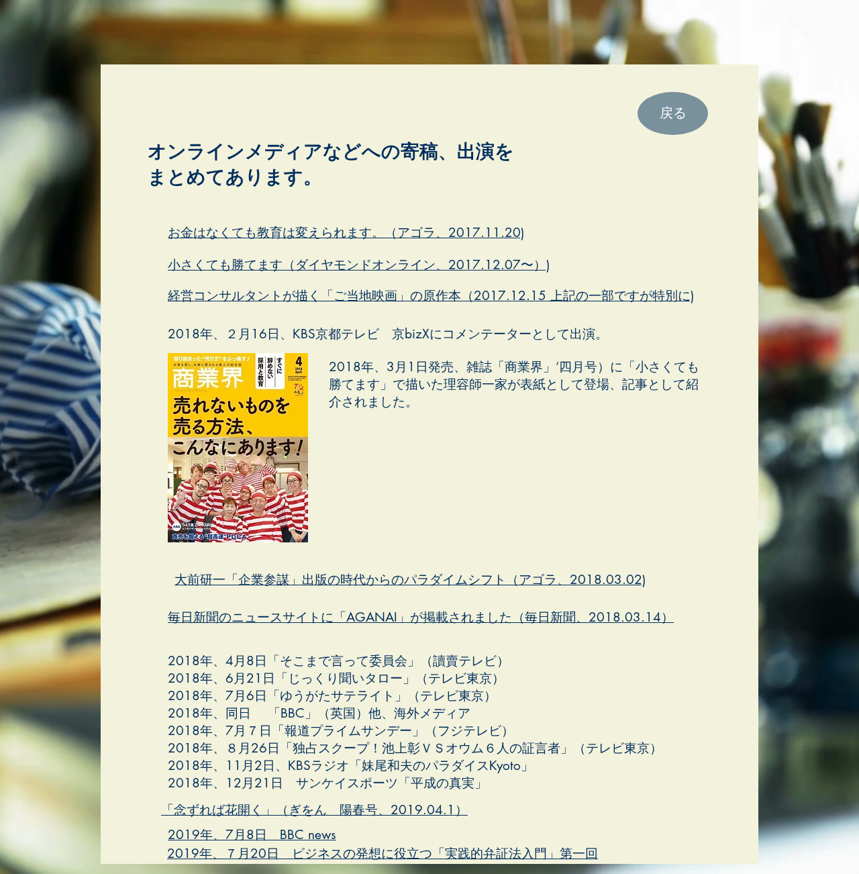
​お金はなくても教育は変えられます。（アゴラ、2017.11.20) (346, 232)
